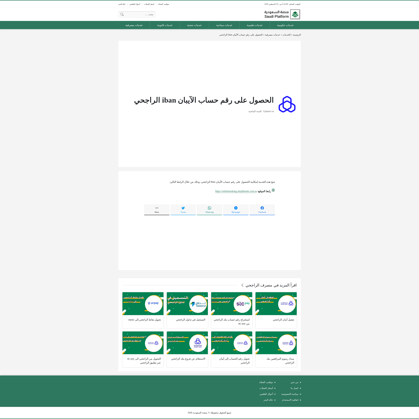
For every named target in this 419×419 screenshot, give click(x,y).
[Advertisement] (209, 68)
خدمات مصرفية (272, 35)
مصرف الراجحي (259, 285)
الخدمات (286, 35)
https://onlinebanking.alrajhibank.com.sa (236, 191)
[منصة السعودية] (282, 14)
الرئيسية (297, 35)
